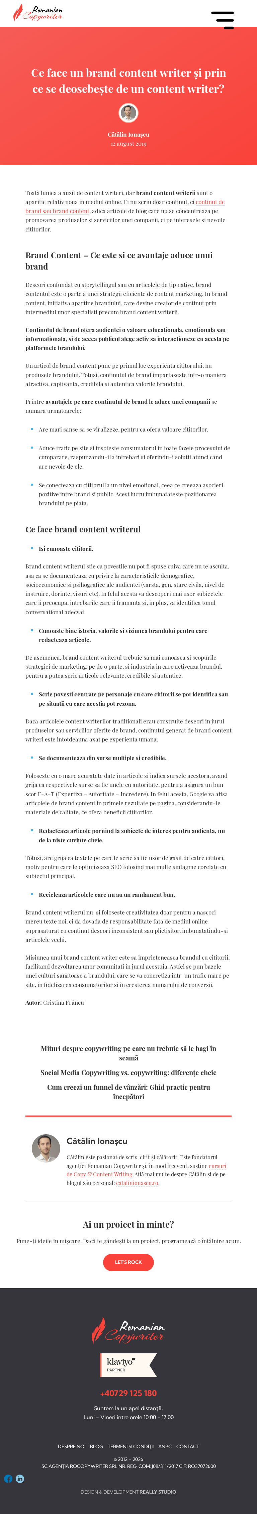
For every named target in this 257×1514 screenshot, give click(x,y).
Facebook (8, 1479)
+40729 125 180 (128, 1393)
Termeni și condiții (131, 1447)
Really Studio (158, 1492)
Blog (96, 1447)
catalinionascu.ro (137, 1182)
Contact (187, 1447)
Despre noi (71, 1447)
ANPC (165, 1447)
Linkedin (20, 1479)
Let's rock (128, 1262)
